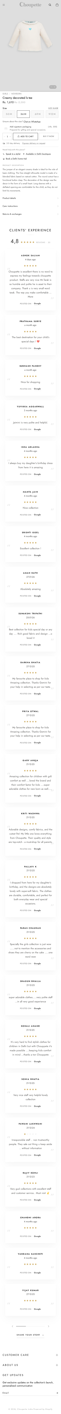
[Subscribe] (56, 1394)
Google (37, 303)
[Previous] (13, 1326)
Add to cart (27, 136)
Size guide (53, 108)
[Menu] (3, 5)
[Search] (50, 4)
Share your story (31, 1335)
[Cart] (57, 4)
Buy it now (48, 136)
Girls (5, 93)
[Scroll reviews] (30, 1326)
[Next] (48, 1326)
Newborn (16, 93)
